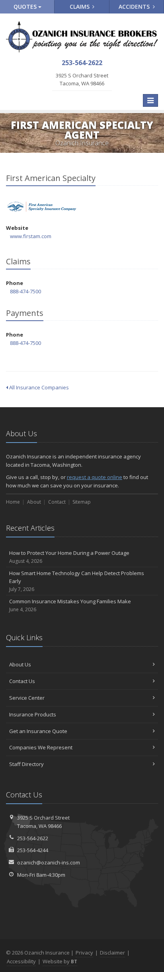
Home (13, 502)
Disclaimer (112, 952)
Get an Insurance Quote (38, 731)
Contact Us (22, 681)
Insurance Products (32, 714)
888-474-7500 (25, 291)
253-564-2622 (32, 838)
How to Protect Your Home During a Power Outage (69, 556)
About (34, 502)
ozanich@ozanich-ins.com (48, 862)
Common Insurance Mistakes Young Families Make (70, 605)
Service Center (27, 697)
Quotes (26, 6)
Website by (60, 961)
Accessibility (21, 961)
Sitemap (81, 502)
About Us (20, 664)
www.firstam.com (30, 236)
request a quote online (94, 477)
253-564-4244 (32, 850)
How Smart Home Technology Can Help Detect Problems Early (76, 581)
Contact (57, 502)
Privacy (84, 952)
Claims (80, 6)
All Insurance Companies (38, 387)
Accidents (135, 6)
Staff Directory (26, 764)
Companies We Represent (40, 747)
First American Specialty (41, 206)
